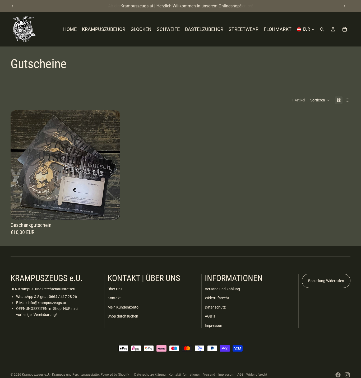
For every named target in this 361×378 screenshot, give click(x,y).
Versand (209, 374)
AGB (240, 374)
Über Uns (115, 289)
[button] (320, 100)
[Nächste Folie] (344, 6)
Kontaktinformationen (184, 374)
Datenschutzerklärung (150, 374)
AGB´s (210, 316)
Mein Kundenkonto (123, 307)
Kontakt (114, 298)
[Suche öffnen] (322, 29)
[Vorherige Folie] (12, 6)
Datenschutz (215, 307)
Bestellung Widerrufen (326, 281)
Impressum (214, 325)
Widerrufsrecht (217, 298)
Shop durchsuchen (123, 316)
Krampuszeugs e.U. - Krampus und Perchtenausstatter (60, 374)
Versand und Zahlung (222, 289)
